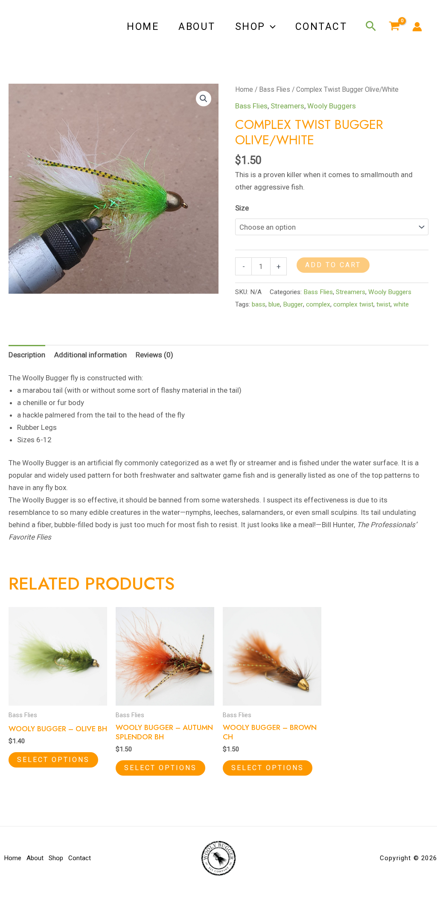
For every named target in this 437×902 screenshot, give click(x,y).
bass (258, 304)
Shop (250, 26)
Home (143, 26)
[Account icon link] (417, 27)
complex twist (353, 304)
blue (274, 304)
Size (242, 208)
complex (318, 304)
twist (383, 304)
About (197, 26)
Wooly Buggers (331, 106)
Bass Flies (274, 89)
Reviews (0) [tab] (154, 354)
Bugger (293, 304)
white (401, 304)
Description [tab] (27, 354)
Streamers (287, 106)
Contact (321, 26)
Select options (53, 760)
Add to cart (333, 265)
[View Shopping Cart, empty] (394, 27)
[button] (270, 27)
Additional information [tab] (90, 354)
